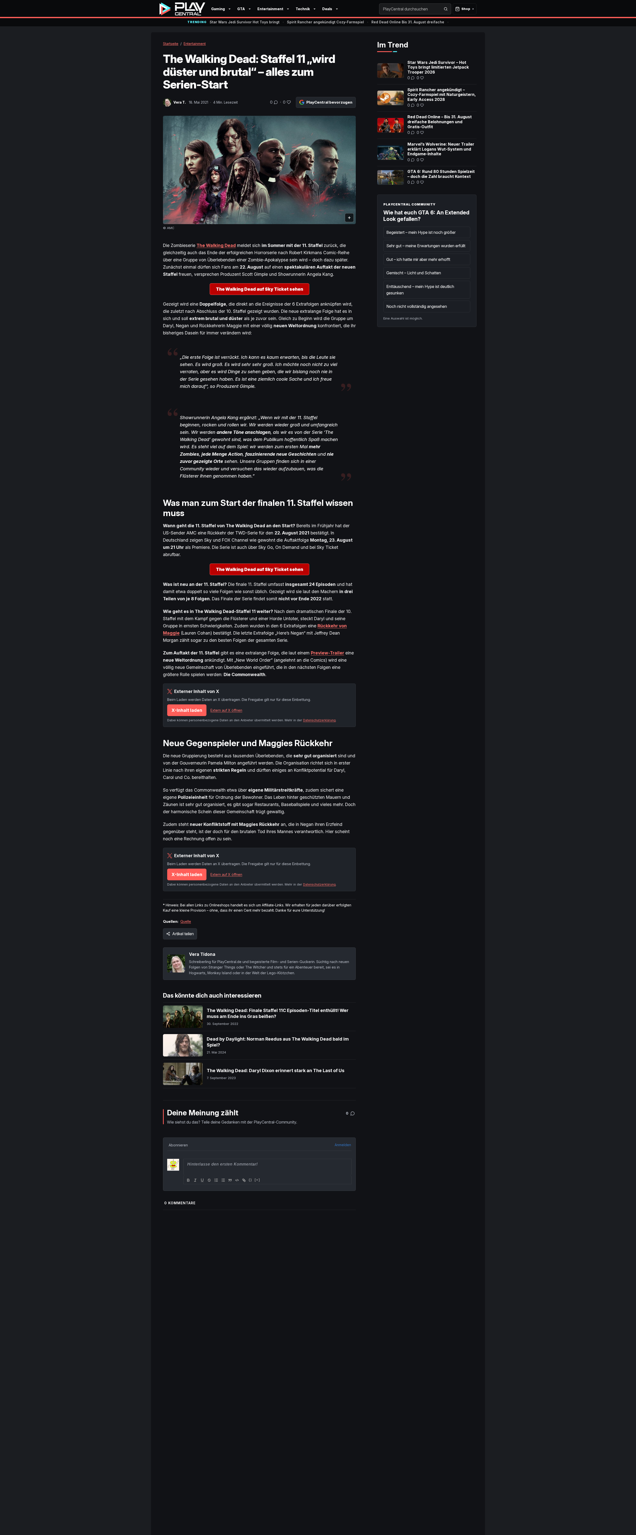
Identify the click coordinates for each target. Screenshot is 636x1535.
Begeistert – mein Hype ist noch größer (421, 232)
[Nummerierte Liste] (216, 1180)
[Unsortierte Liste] (223, 1180)
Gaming (218, 9)
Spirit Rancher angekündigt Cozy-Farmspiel (325, 22)
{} (250, 1180)
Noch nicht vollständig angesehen (416, 306)
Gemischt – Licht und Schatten (413, 272)
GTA (241, 9)
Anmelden (343, 1145)
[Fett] (188, 1180)
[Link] (243, 1180)
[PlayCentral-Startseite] (182, 8)
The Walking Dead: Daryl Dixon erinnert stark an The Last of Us (275, 1070)
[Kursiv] (195, 1180)
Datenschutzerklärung (319, 720)
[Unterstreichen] (202, 1180)
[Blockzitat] (230, 1180)
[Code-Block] (237, 1180)
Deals (327, 9)
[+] (257, 1180)
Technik (303, 9)
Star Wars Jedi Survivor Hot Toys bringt (244, 22)
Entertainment (270, 9)
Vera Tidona (202, 954)
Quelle (185, 921)
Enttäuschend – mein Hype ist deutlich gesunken (420, 289)
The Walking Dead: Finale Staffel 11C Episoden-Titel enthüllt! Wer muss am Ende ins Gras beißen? (278, 1013)
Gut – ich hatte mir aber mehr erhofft (418, 259)
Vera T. (179, 102)
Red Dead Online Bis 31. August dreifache (407, 22)
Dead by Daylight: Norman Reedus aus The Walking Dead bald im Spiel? (278, 1042)
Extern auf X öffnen (226, 710)
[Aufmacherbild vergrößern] (259, 170)
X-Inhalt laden (186, 710)
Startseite (170, 43)
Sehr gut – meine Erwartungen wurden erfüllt (425, 245)
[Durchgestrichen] (209, 1180)
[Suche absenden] (445, 8)
